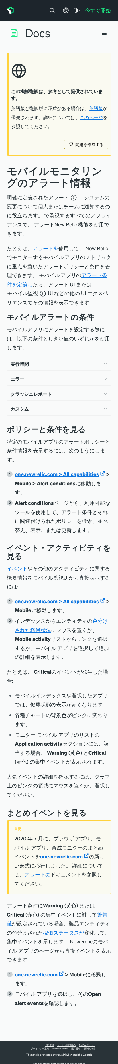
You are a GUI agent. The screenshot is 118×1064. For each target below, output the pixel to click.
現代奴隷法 (89, 1048)
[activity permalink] (27, 555)
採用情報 (49, 1045)
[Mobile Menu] (104, 33)
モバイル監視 (22, 293)
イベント (17, 568)
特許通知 (75, 1048)
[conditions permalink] (98, 316)
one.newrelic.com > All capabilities (57, 474)
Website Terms (60, 1048)
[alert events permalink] (91, 812)
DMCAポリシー (87, 1045)
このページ (91, 117)
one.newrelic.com (61, 856)
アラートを (45, 248)
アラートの (37, 874)
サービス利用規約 (66, 1045)
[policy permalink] (90, 429)
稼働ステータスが (63, 932)
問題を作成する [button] (89, 144)
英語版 (96, 108)
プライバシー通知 (40, 1048)
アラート (58, 197)
